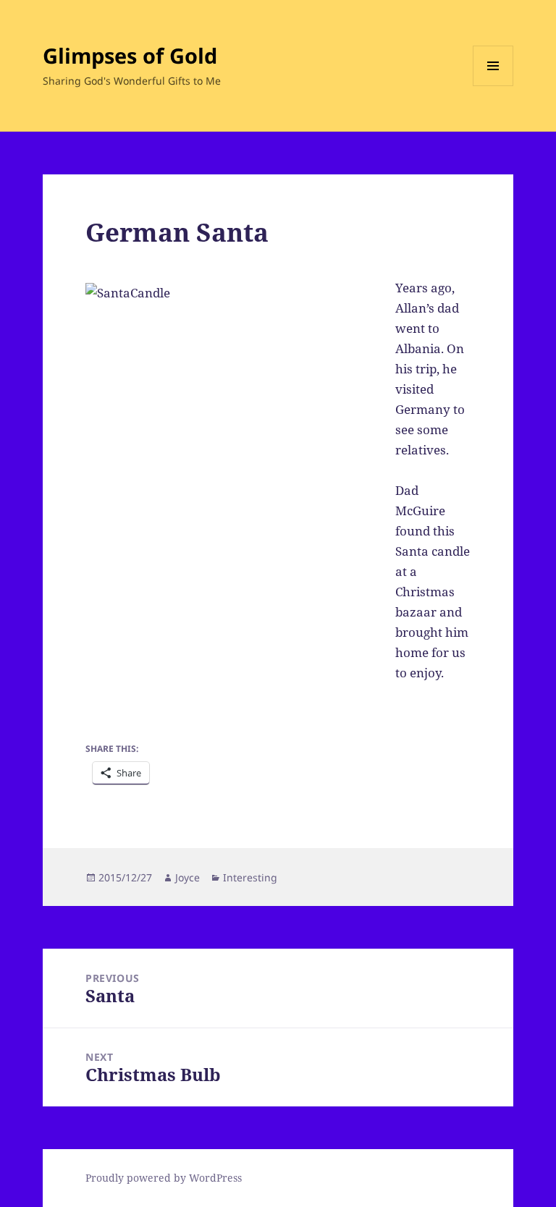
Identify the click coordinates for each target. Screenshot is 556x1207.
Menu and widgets (493, 85)
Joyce (187, 877)
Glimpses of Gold (130, 55)
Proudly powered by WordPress (163, 1178)
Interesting (250, 877)
